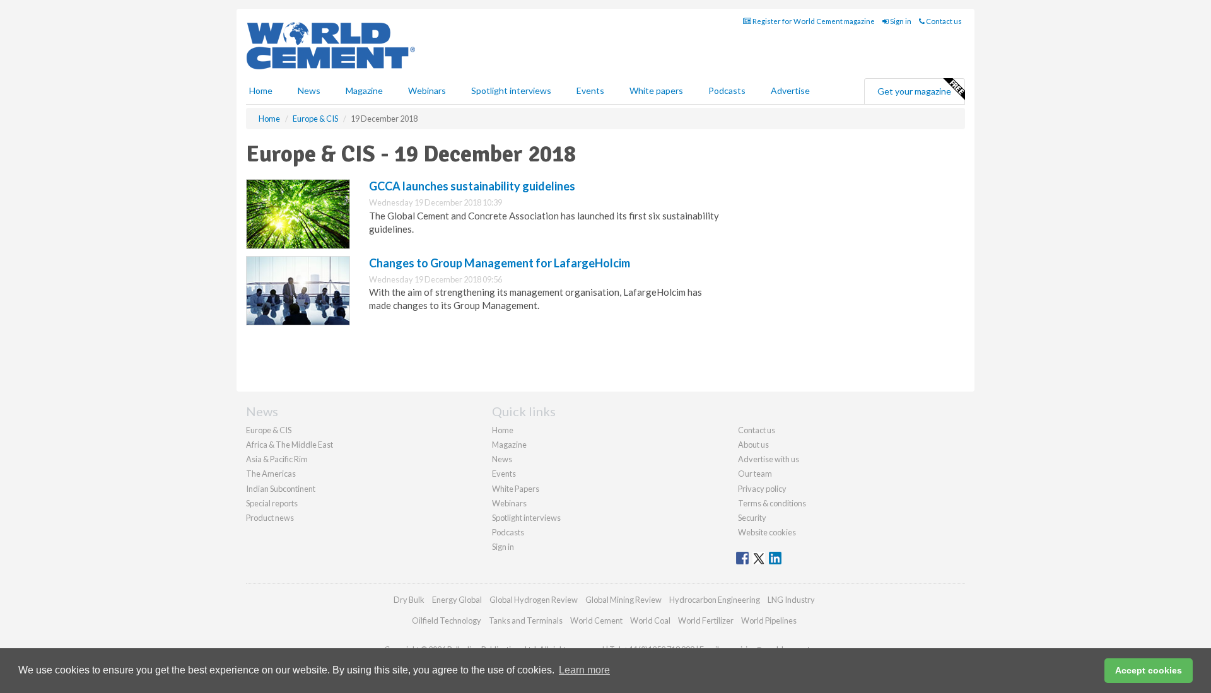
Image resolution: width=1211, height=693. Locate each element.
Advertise (790, 90)
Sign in (900, 21)
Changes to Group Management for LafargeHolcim (499, 263)
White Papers (515, 489)
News (502, 459)
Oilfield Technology (446, 620)
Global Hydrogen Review (533, 600)
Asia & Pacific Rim (277, 459)
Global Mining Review (623, 600)
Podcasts (727, 90)
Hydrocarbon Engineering (714, 600)
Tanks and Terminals (526, 620)
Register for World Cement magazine (813, 21)
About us (753, 445)
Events (590, 90)
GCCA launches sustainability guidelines (472, 186)
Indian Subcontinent (280, 489)
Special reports (272, 503)
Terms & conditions (772, 503)
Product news (270, 518)
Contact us (943, 21)
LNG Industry (791, 600)
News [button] (309, 90)
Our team (755, 474)
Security (752, 518)
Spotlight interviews (511, 90)
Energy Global (457, 600)
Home (260, 90)
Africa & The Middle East (289, 445)
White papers (656, 90)
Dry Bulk (409, 600)
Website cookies (767, 532)
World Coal (650, 620)
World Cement (596, 620)
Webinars (427, 90)
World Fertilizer (706, 620)
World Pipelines (769, 620)
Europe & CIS (268, 430)
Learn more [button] (584, 670)
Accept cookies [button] (1148, 670)
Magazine (364, 90)
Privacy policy (762, 489)
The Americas (271, 474)
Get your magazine (914, 91)
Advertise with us (768, 459)
